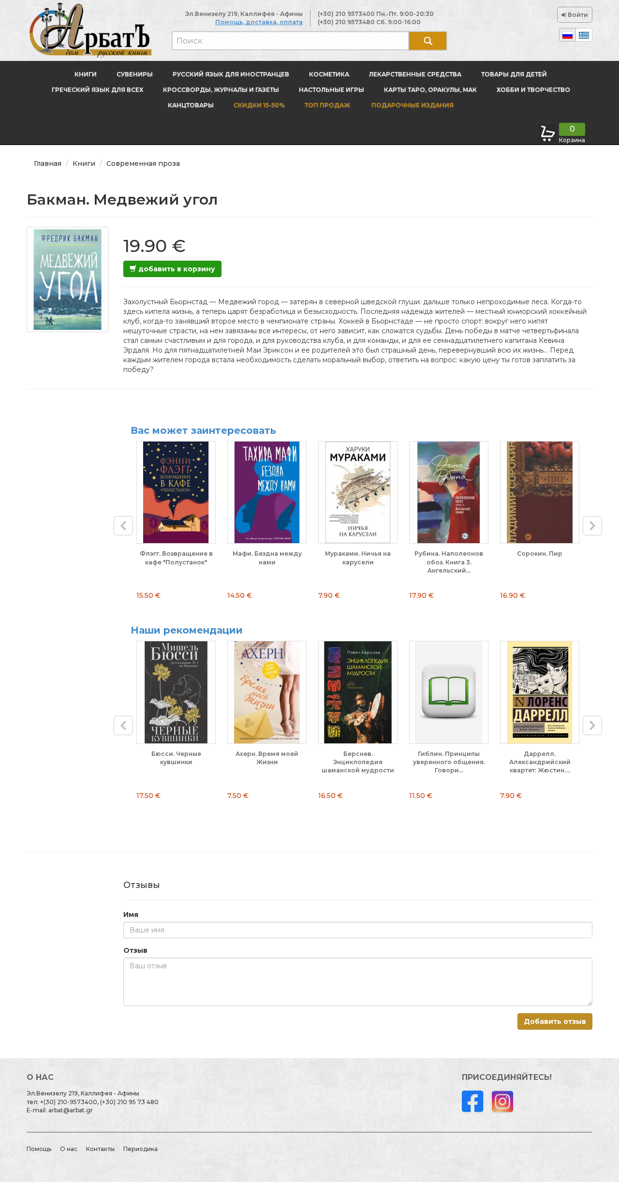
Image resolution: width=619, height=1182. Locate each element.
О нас (68, 1148)
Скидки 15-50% (259, 105)
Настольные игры (331, 89)
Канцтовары (191, 105)
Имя (130, 914)
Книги (85, 74)
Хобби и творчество (533, 89)
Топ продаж (327, 105)
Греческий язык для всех (97, 89)
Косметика (329, 74)
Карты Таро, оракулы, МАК (430, 89)
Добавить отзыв (555, 1021)
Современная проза (143, 163)
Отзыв (135, 950)
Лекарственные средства (415, 74)
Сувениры (135, 74)
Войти (577, 14)
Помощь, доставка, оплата (259, 22)
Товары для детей (514, 74)
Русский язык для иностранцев (231, 74)
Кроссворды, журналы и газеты (221, 89)
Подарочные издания (412, 105)
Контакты (100, 1148)
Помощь (39, 1148)
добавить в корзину (175, 269)
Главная (47, 163)
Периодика (140, 1148)
